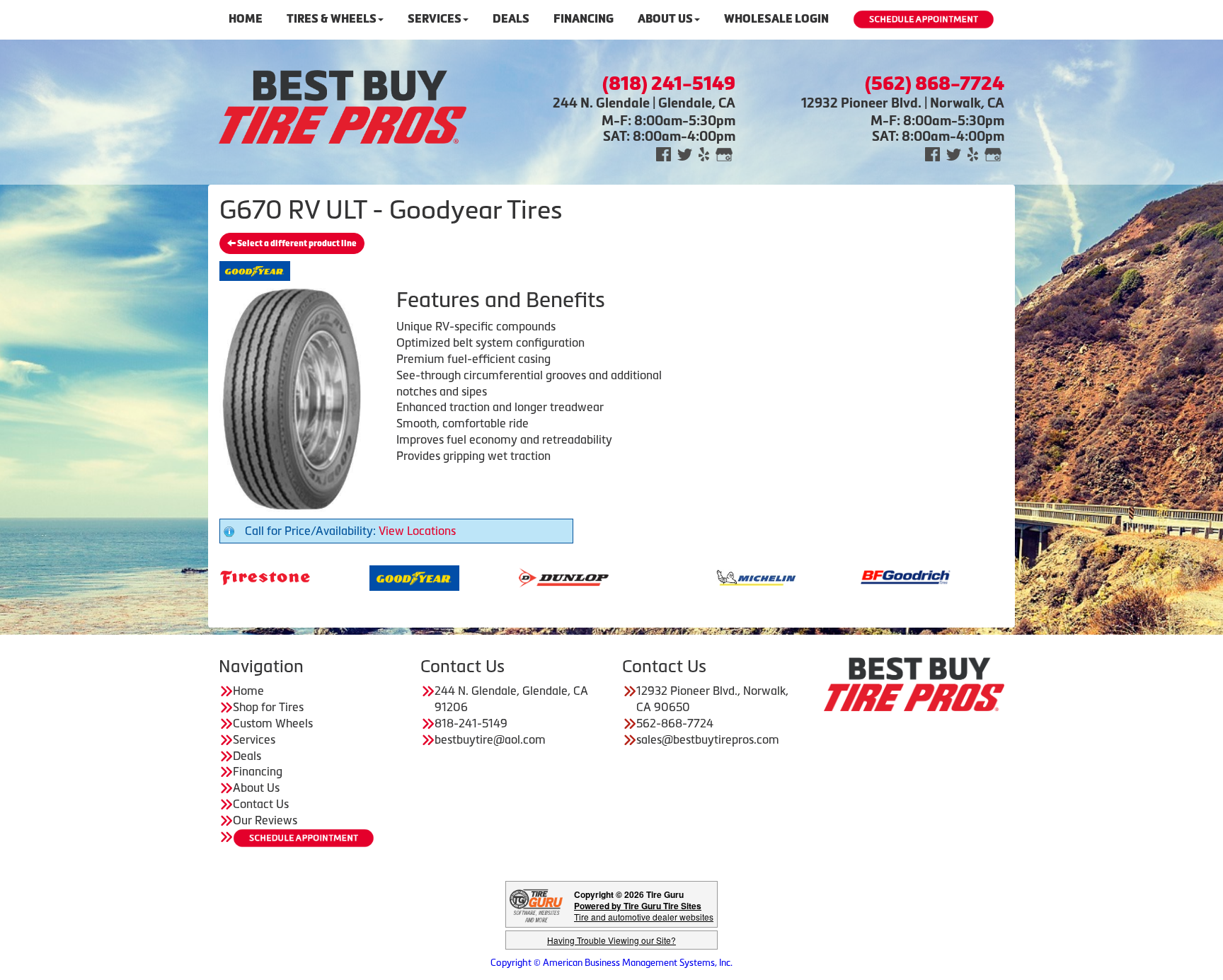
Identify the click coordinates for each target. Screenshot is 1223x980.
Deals (511, 19)
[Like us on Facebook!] (663, 153)
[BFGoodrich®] (844, 576)
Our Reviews (265, 820)
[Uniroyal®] (993, 576)
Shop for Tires (268, 707)
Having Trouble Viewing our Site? (611, 940)
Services (434, 19)
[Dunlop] (502, 576)
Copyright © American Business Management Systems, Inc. (611, 962)
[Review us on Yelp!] (704, 153)
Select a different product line (296, 243)
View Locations (417, 530)
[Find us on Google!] (724, 153)
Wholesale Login (776, 19)
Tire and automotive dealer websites (643, 911)
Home (246, 19)
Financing (583, 19)
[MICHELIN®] (695, 576)
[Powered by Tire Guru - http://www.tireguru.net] (536, 905)
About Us (665, 19)
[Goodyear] (353, 576)
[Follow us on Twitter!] (684, 153)
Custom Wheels (273, 723)
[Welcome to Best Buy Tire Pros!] (342, 105)
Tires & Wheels (332, 19)
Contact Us (261, 803)
